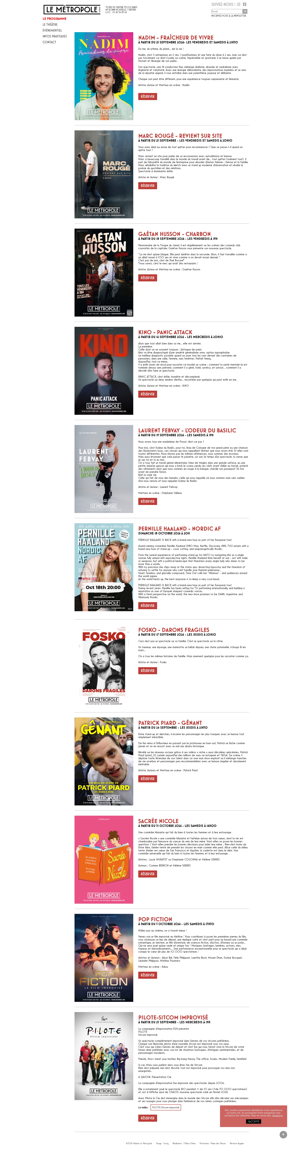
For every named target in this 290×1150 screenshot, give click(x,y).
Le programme (54, 18)
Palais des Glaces (218, 1142)
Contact (49, 42)
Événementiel (52, 30)
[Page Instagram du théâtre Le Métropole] (238, 5)
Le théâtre (50, 24)
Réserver (148, 96)
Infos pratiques (55, 36)
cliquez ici (277, 1115)
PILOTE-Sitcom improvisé (165, 1107)
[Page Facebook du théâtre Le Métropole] (244, 5)
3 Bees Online (190, 1142)
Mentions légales (237, 1142)
